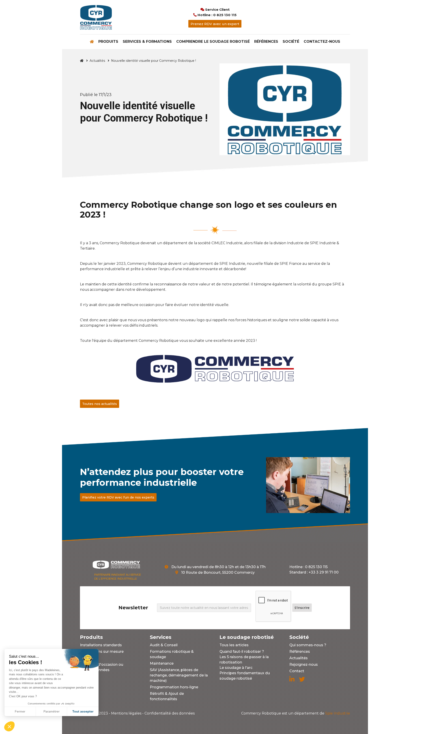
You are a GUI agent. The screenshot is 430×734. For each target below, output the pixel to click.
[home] (96, 17)
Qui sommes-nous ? (307, 645)
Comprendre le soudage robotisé (213, 41)
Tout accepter (82, 711)
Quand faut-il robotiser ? (241, 651)
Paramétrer (51, 711)
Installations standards (101, 645)
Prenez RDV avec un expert (215, 24)
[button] (108, 42)
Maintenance (162, 663)
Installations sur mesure (102, 651)
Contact (296, 671)
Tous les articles (234, 645)
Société (291, 41)
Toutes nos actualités (99, 404)
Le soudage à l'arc (235, 668)
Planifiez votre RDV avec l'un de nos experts (118, 497)
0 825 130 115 (316, 567)
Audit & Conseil (164, 645)
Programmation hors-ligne (174, 687)
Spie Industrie (295, 713)
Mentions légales (126, 713)
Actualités (97, 61)
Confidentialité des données (169, 713)
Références (266, 41)
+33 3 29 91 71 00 (324, 572)
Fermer (20, 711)
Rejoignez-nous (303, 664)
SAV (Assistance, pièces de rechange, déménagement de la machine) (179, 675)
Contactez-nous (322, 41)
